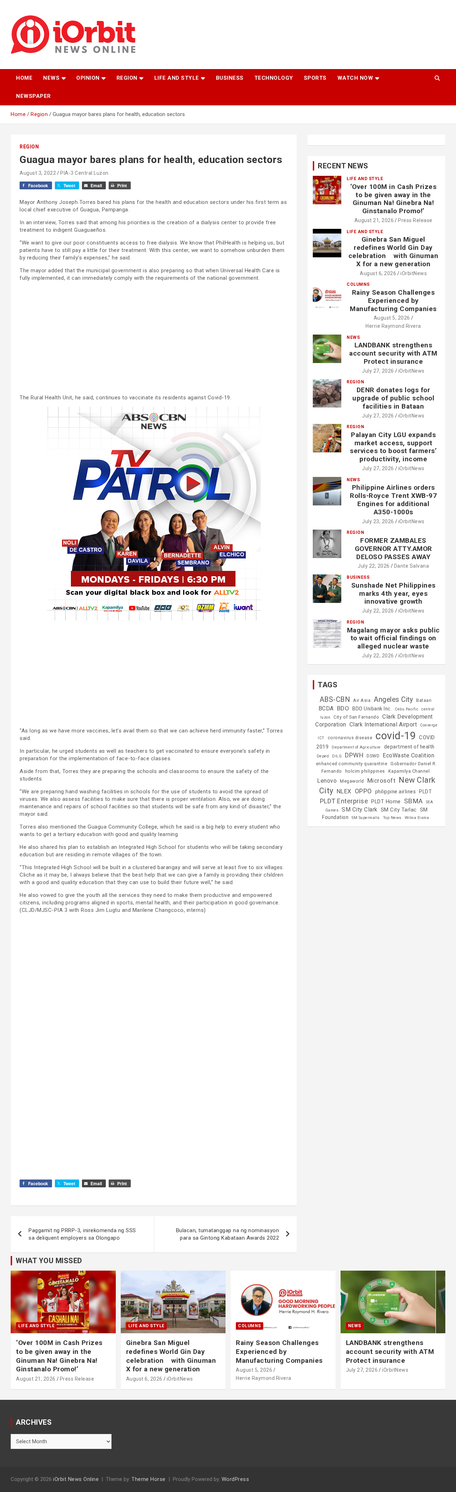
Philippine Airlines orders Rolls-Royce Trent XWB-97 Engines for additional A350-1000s (393, 499)
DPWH (354, 755)
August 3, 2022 (38, 173)
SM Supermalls (366, 817)
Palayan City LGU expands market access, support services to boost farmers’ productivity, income (393, 447)
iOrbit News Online (76, 1479)
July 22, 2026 (374, 566)
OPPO (363, 791)
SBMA (413, 801)
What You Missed (49, 1260)
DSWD (373, 755)
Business (230, 78)
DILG (337, 756)
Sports (315, 78)
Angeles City (393, 699)
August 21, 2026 (374, 220)
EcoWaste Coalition (408, 755)
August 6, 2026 (378, 273)
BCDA (326, 708)
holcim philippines (365, 771)
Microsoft (381, 780)
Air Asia (361, 700)
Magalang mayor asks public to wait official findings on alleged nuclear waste (393, 638)
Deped (323, 756)
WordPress (235, 1479)
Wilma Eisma (417, 817)
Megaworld (352, 781)
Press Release (415, 220)
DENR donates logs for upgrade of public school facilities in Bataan (393, 398)
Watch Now (355, 78)
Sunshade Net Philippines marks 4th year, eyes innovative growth (393, 593)
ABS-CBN (335, 699)
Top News (392, 817)
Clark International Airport (383, 724)
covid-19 (395, 736)
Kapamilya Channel (409, 771)
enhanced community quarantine (352, 763)
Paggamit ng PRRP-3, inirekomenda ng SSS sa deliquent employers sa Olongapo (82, 1234)
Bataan (423, 700)
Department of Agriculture (356, 747)
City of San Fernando (356, 717)
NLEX (344, 791)
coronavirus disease (350, 737)
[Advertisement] (154, 337)
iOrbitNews (413, 273)
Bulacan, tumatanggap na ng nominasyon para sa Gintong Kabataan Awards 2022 (227, 1234)
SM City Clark (360, 809)
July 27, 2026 (378, 371)
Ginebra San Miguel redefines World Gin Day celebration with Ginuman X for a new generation (393, 251)
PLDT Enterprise (344, 801)
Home (24, 78)
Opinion (88, 78)
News (51, 78)
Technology (273, 78)
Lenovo (327, 780)
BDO (343, 708)
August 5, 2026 (392, 318)
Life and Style (176, 78)
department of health (409, 747)
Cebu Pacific (406, 709)
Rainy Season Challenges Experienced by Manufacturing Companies (393, 300)
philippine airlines (395, 791)
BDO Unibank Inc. (372, 708)
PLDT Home (386, 801)
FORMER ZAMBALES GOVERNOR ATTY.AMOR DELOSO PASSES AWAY (393, 548)
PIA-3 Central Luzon (84, 173)
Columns (358, 284)
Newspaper (33, 96)
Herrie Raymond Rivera (393, 326)
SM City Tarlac (399, 810)
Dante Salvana (411, 566)
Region (127, 78)
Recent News (343, 166)
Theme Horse (148, 1479)
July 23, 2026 (378, 521)
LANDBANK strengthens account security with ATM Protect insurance (393, 353)
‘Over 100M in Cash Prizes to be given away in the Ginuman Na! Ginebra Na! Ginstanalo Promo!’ (393, 199)
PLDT (425, 791)
